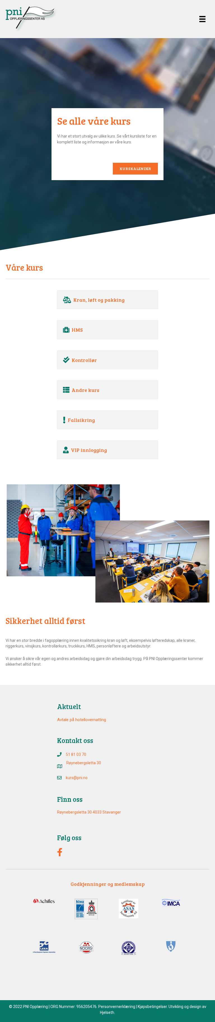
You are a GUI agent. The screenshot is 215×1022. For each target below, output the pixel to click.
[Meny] (202, 19)
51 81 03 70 (76, 754)
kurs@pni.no (77, 777)
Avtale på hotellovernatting (81, 719)
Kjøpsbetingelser (152, 1006)
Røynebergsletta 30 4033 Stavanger (89, 812)
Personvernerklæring (116, 1006)
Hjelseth (107, 1012)
